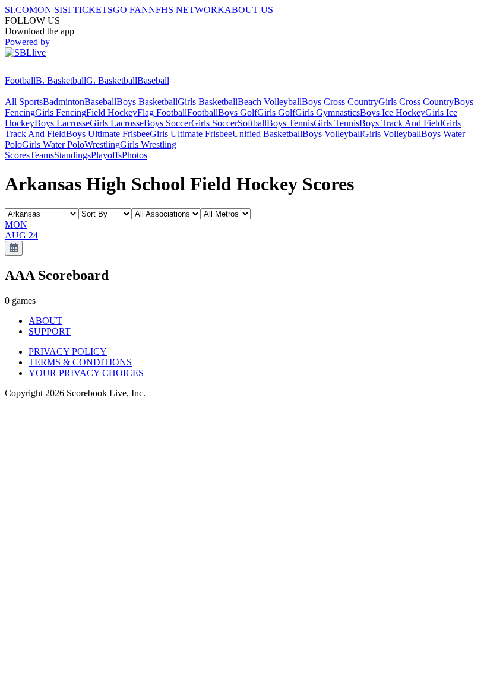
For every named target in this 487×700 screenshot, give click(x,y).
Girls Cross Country (416, 102)
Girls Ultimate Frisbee (191, 134)
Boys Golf (237, 112)
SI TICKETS (87, 10)
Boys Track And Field (400, 123)
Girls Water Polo (53, 144)
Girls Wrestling (148, 144)
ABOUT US (248, 10)
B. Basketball (61, 80)
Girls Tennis (336, 123)
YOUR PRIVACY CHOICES (86, 373)
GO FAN (130, 10)
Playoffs (106, 155)
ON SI (49, 10)
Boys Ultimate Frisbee (108, 134)
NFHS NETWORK (186, 10)
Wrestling (102, 144)
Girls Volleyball (391, 134)
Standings (72, 155)
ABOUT (45, 321)
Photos (134, 155)
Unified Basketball (267, 134)
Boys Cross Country (340, 102)
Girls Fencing (60, 112)
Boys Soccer (167, 123)
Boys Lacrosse (62, 123)
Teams (42, 155)
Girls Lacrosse (117, 123)
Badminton (63, 102)
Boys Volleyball (332, 134)
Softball (252, 123)
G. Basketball (111, 80)
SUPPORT (50, 331)
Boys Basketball (147, 102)
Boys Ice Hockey (392, 112)
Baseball (153, 80)
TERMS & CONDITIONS (80, 362)
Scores (17, 155)
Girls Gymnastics (327, 112)
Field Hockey (111, 112)
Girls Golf (276, 112)
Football (20, 80)
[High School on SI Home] (50, 70)
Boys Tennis (290, 123)
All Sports (24, 102)
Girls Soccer (214, 123)
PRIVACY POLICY (68, 351)
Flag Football (162, 112)
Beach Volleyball (270, 102)
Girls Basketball (208, 102)
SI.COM (21, 10)
